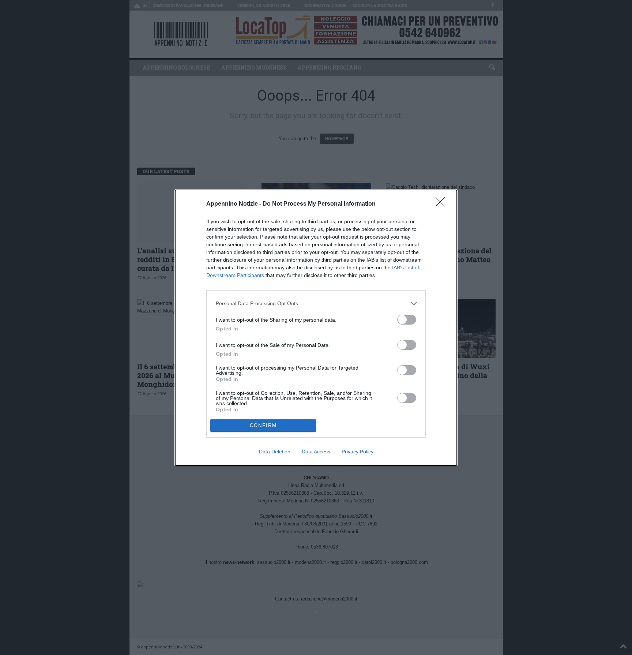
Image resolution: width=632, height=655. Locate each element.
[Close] (442, 204)
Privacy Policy (357, 451)
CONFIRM (263, 425)
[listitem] (316, 303)
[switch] (406, 320)
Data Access (316, 451)
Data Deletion (274, 451)
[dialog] (316, 327)
